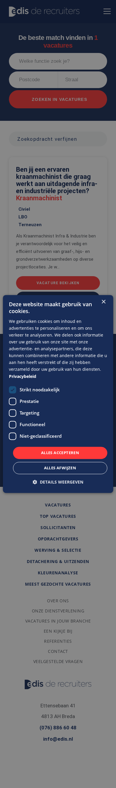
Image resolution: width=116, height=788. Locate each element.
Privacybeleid (22, 376)
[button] (58, 482)
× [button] (103, 302)
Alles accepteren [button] (60, 452)
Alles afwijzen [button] (60, 468)
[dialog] (58, 394)
